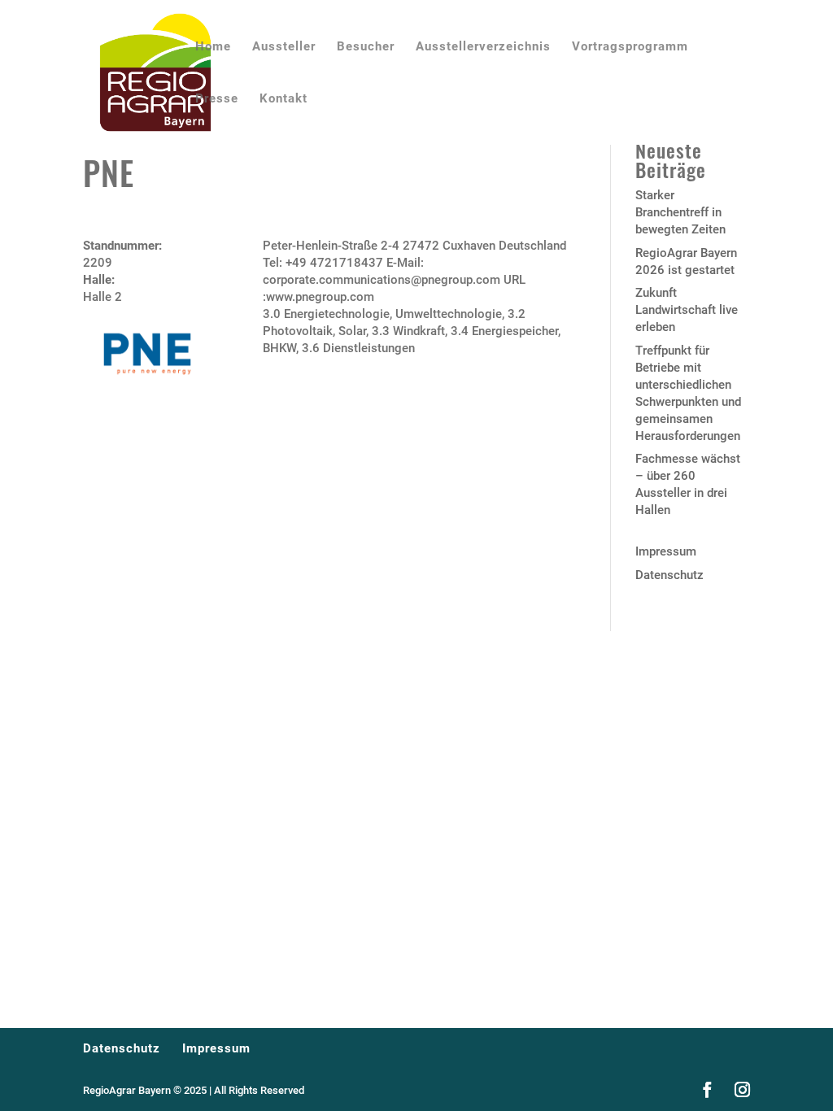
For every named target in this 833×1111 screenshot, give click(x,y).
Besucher (366, 47)
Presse (216, 99)
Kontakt (283, 99)
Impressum (665, 551)
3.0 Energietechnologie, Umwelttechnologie (382, 314)
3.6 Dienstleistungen (358, 348)
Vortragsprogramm (630, 47)
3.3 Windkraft (408, 331)
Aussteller (284, 47)
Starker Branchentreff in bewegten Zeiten (680, 212)
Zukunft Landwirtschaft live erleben (686, 309)
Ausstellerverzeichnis (483, 47)
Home (213, 47)
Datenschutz (669, 575)
